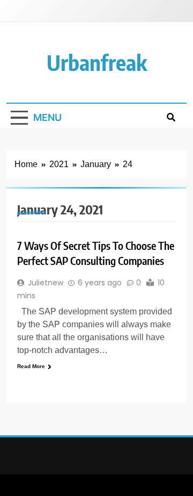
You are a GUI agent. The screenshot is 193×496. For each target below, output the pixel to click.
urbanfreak (97, 62)
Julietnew (45, 282)
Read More (31, 366)
